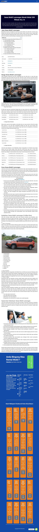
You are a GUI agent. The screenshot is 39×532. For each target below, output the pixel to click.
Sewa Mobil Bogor (29, 435)
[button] (36, 529)
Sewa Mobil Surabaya (16, 436)
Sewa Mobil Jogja (9, 435)
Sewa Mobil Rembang (23, 505)
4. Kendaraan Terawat (10, 52)
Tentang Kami (25, 385)
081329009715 (10, 63)
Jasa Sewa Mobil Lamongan (9, 40)
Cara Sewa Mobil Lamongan (9, 46)
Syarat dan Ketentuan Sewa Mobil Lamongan (12, 53)
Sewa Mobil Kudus (29, 482)
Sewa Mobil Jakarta (9, 410)
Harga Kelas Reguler (9, 42)
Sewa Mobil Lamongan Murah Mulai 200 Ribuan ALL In (12, 39)
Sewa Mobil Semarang (23, 436)
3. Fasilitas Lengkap (9, 51)
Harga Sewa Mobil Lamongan (9, 41)
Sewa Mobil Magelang (30, 459)
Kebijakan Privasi (25, 383)
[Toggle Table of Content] (20, 38)
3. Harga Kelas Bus (9, 45)
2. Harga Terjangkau (9, 50)
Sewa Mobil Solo (22, 410)
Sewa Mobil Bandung (30, 410)
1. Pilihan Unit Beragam (10, 48)
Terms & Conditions (25, 392)
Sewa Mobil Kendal (16, 482)
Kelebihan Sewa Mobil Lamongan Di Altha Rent (12, 47)
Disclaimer (25, 388)
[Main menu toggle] (37, 1)
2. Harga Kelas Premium (10, 44)
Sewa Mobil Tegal (9, 482)
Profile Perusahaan (25, 379)
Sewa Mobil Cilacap (29, 504)
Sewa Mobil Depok (16, 458)
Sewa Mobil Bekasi (23, 458)
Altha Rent (26, 182)
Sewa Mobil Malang (15, 410)
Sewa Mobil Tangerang (9, 459)
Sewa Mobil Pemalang (16, 505)
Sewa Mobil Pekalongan (23, 483)
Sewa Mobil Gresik (9, 504)
